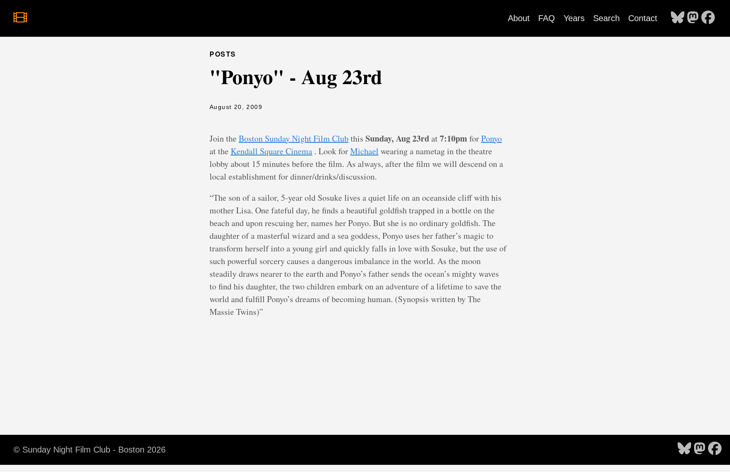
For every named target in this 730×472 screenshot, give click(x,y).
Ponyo (491, 138)
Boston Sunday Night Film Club (294, 138)
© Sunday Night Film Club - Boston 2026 (90, 449)
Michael (364, 151)
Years (574, 18)
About (519, 18)
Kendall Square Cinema (271, 151)
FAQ (546, 18)
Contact (642, 18)
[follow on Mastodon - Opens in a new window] (693, 18)
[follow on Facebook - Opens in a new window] (708, 18)
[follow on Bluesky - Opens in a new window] (677, 18)
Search (606, 18)
